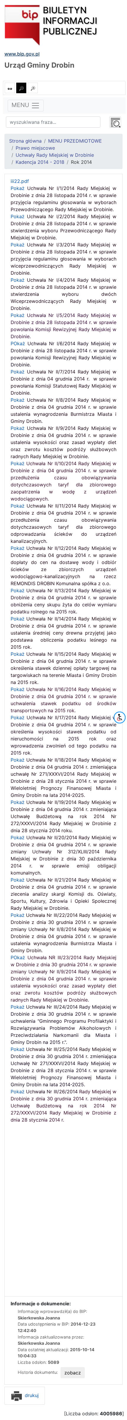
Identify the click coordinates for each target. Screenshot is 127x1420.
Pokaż (63, 259)
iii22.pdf (20, 181)
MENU (21, 105)
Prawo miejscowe (35, 148)
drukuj (31, 1395)
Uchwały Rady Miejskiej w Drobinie (55, 155)
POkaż (63, 979)
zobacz (72, 1373)
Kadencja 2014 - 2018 (40, 162)
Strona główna (25, 141)
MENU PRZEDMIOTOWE (75, 141)
